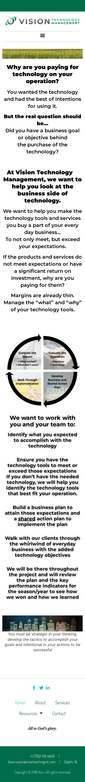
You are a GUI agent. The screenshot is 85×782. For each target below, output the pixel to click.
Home (20, 702)
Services (62, 702)
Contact (59, 713)
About (40, 702)
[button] (43, 35)
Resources (28, 713)
